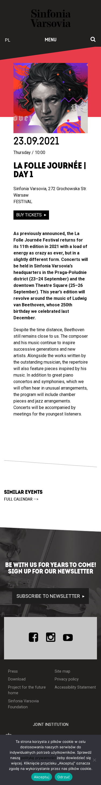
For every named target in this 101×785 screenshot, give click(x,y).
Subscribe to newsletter (48, 596)
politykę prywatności (38, 758)
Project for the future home (27, 690)
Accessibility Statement (75, 687)
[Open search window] (93, 39)
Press (13, 671)
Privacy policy (67, 679)
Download (17, 679)
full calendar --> (21, 499)
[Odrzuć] (94, 760)
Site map (62, 671)
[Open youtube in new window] (68, 637)
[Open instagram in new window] (51, 637)
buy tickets (29, 214)
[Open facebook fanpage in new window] (33, 637)
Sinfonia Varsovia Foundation (23, 704)
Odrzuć (63, 777)
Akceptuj (41, 777)
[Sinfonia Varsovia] (51, 20)
